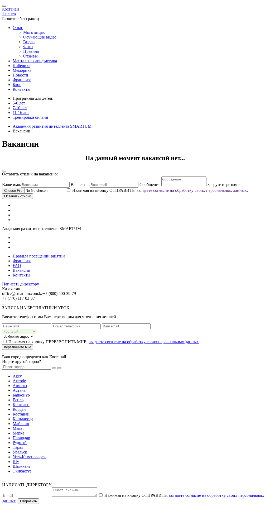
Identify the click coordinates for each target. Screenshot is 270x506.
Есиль (18, 400)
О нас (18, 27)
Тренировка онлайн (30, 117)
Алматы (20, 385)
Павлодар (21, 438)
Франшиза (22, 80)
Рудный (20, 442)
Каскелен (21, 404)
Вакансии (21, 270)
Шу (16, 461)
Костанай (10, 9)
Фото (28, 46)
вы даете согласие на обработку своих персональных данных (192, 190)
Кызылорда (23, 419)
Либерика (21, 65)
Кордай (19, 409)
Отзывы (30, 56)
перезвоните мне (17, 347)
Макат (18, 428)
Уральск (20, 452)
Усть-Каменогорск (29, 457)
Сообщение (150, 184)
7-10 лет (20, 108)
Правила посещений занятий (39, 256)
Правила (31, 51)
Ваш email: (80, 184)
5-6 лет (19, 103)
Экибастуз (22, 471)
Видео (29, 42)
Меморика (22, 70)
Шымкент (22, 466)
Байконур (21, 395)
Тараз (18, 447)
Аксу (17, 376)
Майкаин (21, 423)
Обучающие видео (39, 37)
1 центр (9, 14)
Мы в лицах (34, 32)
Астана (19, 390)
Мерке (18, 433)
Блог (17, 84)
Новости (20, 75)
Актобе (19, 381)
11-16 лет (21, 112)
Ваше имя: (11, 184)
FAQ (17, 265)
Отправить (28, 501)
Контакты (21, 89)
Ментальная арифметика (35, 61)
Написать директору (20, 284)
